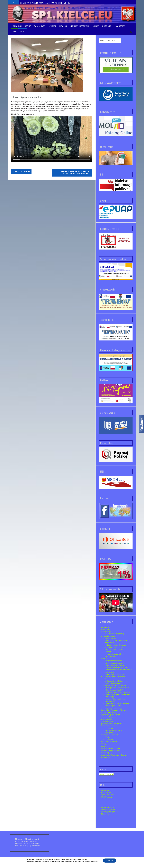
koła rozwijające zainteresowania (113, 676)
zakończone (109, 652)
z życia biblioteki (107, 721)
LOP (106, 679)
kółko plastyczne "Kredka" (114, 690)
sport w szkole (106, 631)
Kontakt (22, 31)
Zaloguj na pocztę (107, 807)
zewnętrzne (109, 728)
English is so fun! (21, 171)
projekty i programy (108, 636)
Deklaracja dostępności (109, 812)
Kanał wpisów (106, 792)
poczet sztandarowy (108, 712)
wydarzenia (105, 629)
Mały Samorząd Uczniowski (111, 748)
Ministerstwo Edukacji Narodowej (27, 839)
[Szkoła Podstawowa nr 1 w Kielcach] (18, 13)
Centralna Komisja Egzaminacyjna (27, 843)
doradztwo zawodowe (109, 741)
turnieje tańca (109, 739)
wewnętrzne (109, 733)
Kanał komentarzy (107, 795)
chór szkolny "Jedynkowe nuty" (116, 685)
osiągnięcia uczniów (115, 730)
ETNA (107, 737)
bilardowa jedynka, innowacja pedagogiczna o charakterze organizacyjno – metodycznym (116, 665)
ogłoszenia (105, 627)
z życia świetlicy (106, 719)
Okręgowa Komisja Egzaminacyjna (27, 846)
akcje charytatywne (108, 717)
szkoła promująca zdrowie (114, 649)
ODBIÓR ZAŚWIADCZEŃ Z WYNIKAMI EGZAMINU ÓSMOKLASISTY (45, 2)
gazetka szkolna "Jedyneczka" (112, 724)
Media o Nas (63, 26)
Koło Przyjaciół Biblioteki (113, 683)
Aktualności (17, 26)
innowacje (104, 658)
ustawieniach (93, 862)
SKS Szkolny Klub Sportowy (114, 634)
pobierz (104, 746)
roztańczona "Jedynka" (109, 735)
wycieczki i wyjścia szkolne (110, 715)
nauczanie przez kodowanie (115, 674)
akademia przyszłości (116, 654)
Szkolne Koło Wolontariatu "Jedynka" (114, 710)
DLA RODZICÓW (120, 26)
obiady (103, 744)
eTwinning (105, 753)
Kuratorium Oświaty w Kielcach (26, 841)
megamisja (112, 656)
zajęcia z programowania (114, 708)
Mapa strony (105, 814)
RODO (15, 31)
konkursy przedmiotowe (109, 726)
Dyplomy (96, 26)
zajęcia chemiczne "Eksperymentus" (117, 692)
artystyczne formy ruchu (113, 661)
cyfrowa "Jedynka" (111, 638)
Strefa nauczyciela (108, 809)
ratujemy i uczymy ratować (114, 647)
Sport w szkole (107, 26)
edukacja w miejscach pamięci (115, 645)
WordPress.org (106, 797)
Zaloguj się (105, 790)
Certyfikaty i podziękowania (79, 26)
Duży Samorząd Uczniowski (111, 750)
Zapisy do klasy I (39, 26)
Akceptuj (109, 860)
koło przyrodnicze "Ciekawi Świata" (117, 688)
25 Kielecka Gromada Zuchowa (116, 681)
